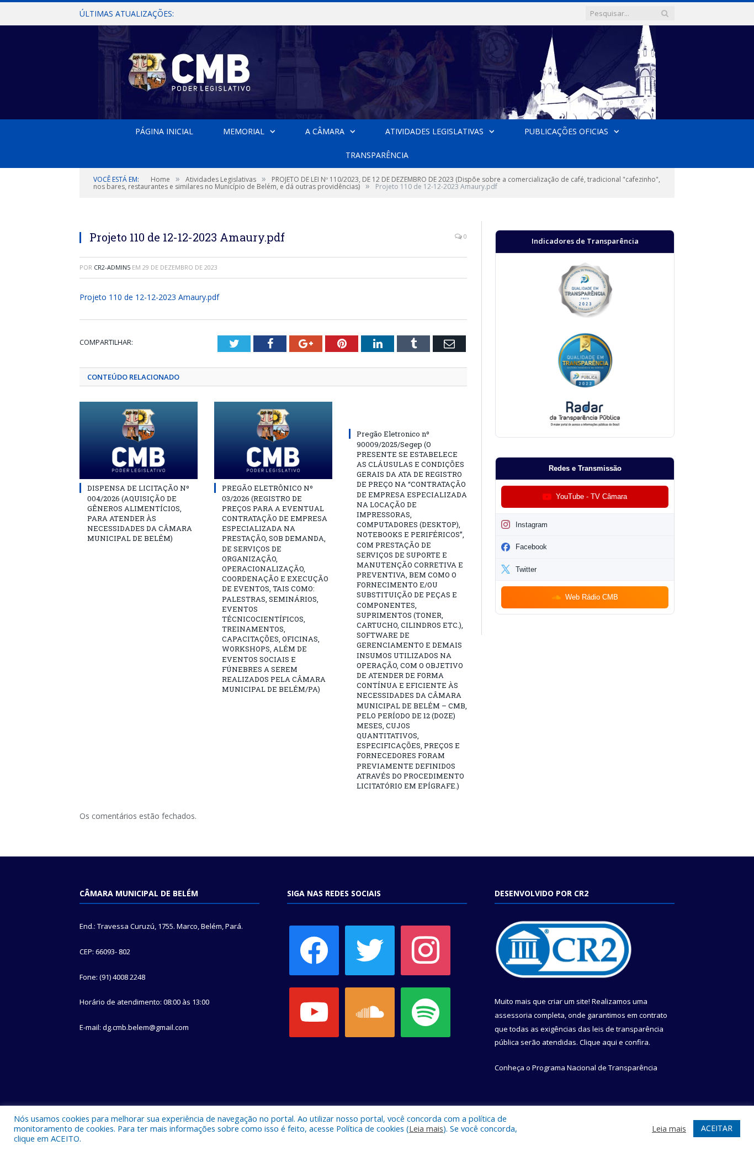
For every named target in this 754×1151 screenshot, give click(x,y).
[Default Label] (314, 1012)
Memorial (243, 131)
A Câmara (324, 131)
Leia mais (426, 1128)
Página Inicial (164, 131)
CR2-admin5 (112, 267)
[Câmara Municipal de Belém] (377, 70)
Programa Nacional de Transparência (594, 1068)
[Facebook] (314, 950)
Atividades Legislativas (434, 131)
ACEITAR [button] (716, 1128)
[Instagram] (425, 950)
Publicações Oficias (566, 131)
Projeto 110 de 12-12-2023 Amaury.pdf (149, 297)
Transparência (377, 155)
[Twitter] (370, 950)
